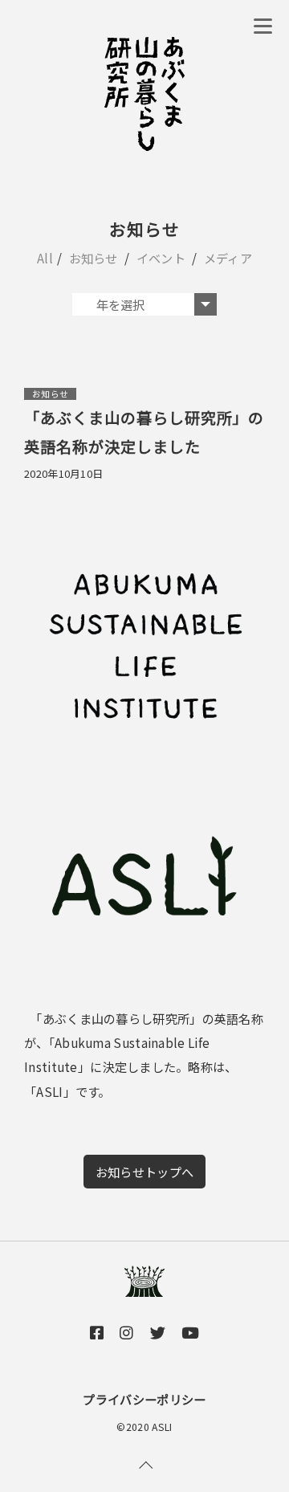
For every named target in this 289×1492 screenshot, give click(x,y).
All (45, 258)
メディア (228, 258)
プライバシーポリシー (144, 1399)
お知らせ (93, 258)
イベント (160, 258)
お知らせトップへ (144, 1171)
